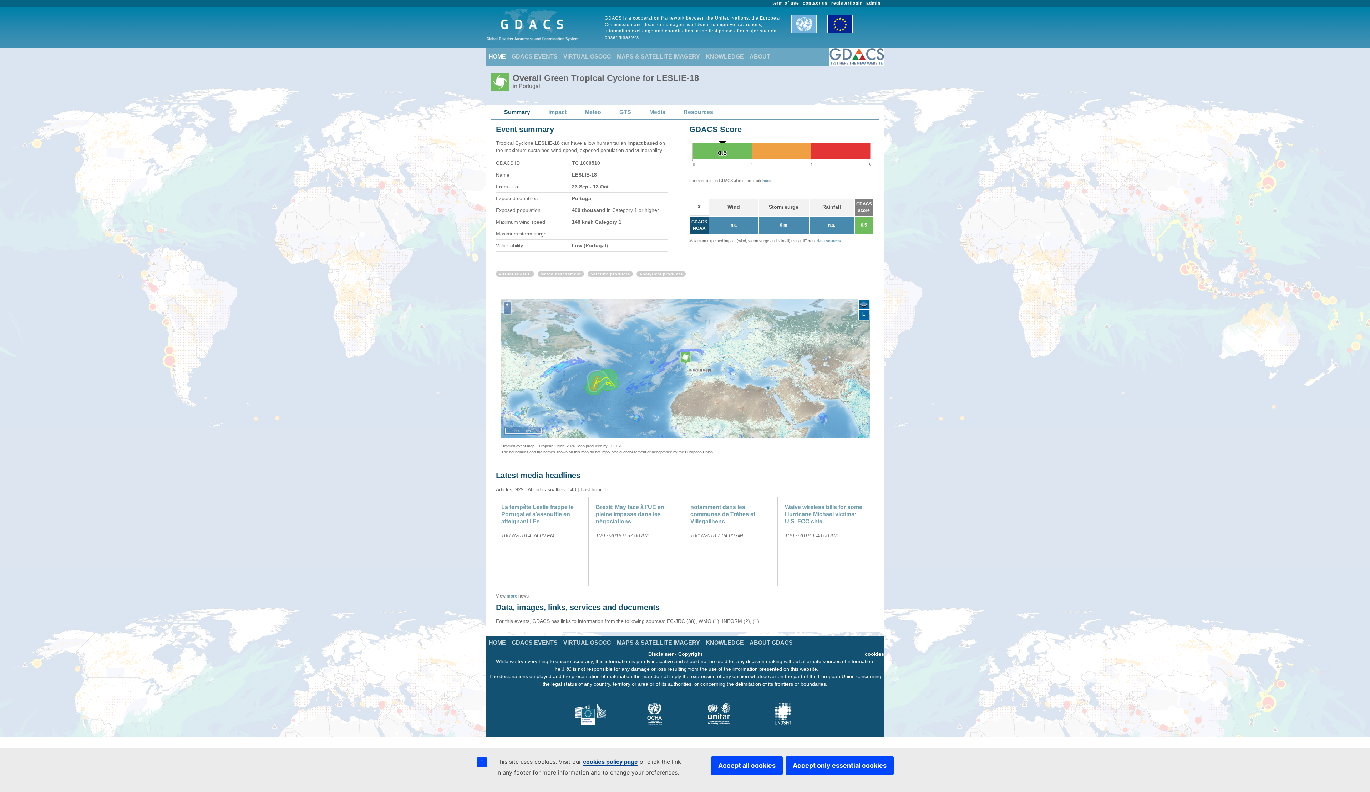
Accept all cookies (747, 765)
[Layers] (863, 304)
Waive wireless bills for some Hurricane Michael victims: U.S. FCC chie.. (823, 514)
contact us (815, 3)
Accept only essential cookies (840, 765)
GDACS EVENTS (535, 57)
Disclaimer (661, 654)
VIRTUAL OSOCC (587, 57)
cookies (874, 654)
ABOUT (760, 57)
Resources (698, 112)
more (512, 596)
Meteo (593, 112)
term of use (786, 3)
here (766, 180)
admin (873, 3)
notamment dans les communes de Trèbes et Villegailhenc (722, 514)
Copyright (690, 654)
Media (657, 112)
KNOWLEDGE (725, 57)
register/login (847, 3)
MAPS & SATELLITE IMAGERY (658, 57)
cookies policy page (610, 761)
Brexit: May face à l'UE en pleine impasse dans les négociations (630, 514)
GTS (625, 112)
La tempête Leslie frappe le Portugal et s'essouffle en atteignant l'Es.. (537, 514)
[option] (543, 541)
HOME (497, 57)
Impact (557, 112)
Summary (517, 112)
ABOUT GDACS (771, 643)
